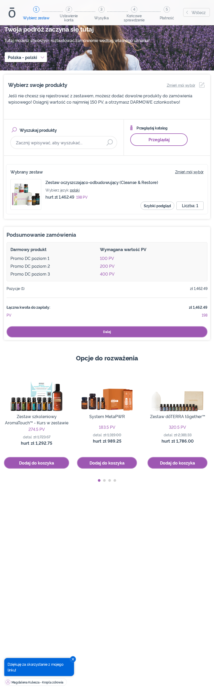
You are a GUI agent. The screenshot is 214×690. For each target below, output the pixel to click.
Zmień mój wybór (189, 171)
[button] (99, 480)
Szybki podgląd (157, 205)
